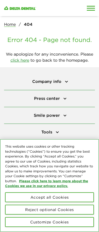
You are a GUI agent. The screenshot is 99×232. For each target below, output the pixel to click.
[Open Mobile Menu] (91, 8)
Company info (47, 81)
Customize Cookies (49, 222)
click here (19, 60)
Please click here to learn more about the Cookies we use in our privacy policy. (46, 183)
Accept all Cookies (49, 197)
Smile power (47, 115)
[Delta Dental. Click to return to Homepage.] (37, 8)
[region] (49, 185)
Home (10, 24)
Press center (47, 98)
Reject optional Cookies (49, 209)
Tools (47, 131)
